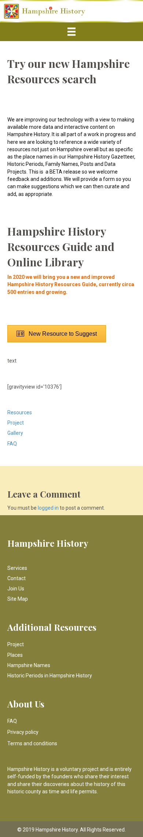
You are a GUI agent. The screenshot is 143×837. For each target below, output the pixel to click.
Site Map (17, 599)
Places (15, 655)
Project (15, 423)
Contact (16, 578)
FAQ (12, 444)
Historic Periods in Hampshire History (49, 675)
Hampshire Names (28, 665)
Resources (19, 412)
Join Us (15, 589)
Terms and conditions (32, 743)
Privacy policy (22, 732)
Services (17, 568)
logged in (48, 508)
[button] (56, 333)
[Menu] (71, 31)
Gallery (15, 433)
